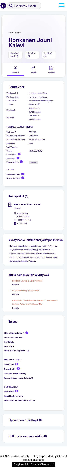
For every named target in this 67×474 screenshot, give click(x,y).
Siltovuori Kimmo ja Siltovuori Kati (25, 290)
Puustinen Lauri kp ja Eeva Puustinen (27, 280)
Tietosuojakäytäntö (32, 460)
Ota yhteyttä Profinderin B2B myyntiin (33, 464)
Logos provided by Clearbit (50, 456)
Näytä (33, 162)
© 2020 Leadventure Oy (14, 456)
